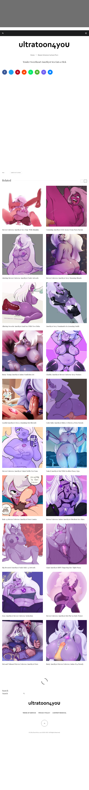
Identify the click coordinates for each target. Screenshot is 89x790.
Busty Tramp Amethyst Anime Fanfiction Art (18, 375)
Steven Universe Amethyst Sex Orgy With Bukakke (20, 230)
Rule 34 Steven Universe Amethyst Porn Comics (19, 519)
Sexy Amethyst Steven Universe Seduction (17, 616)
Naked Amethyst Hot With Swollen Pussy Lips (63, 471)
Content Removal (59, 713)
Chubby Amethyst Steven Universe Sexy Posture (63, 375)
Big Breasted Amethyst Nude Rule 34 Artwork (18, 568)
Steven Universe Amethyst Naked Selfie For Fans (20, 471)
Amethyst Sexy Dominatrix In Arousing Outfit (62, 326)
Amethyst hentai (16, 172)
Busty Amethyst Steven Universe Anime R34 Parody (64, 664)
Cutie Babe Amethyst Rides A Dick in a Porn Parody (64, 423)
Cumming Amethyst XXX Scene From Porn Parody (64, 230)
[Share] (4, 72)
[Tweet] (11, 72)
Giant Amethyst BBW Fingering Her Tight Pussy (63, 568)
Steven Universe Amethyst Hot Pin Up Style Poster (64, 616)
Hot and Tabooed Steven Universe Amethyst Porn (20, 664)
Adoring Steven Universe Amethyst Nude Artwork (20, 278)
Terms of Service (29, 713)
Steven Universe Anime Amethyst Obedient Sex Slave (65, 519)
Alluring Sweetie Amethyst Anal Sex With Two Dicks (21, 326)
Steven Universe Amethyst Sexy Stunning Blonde (64, 278)
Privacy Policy (44, 713)
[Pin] (17, 72)
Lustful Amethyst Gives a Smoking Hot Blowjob (19, 423)
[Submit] (24, 72)
